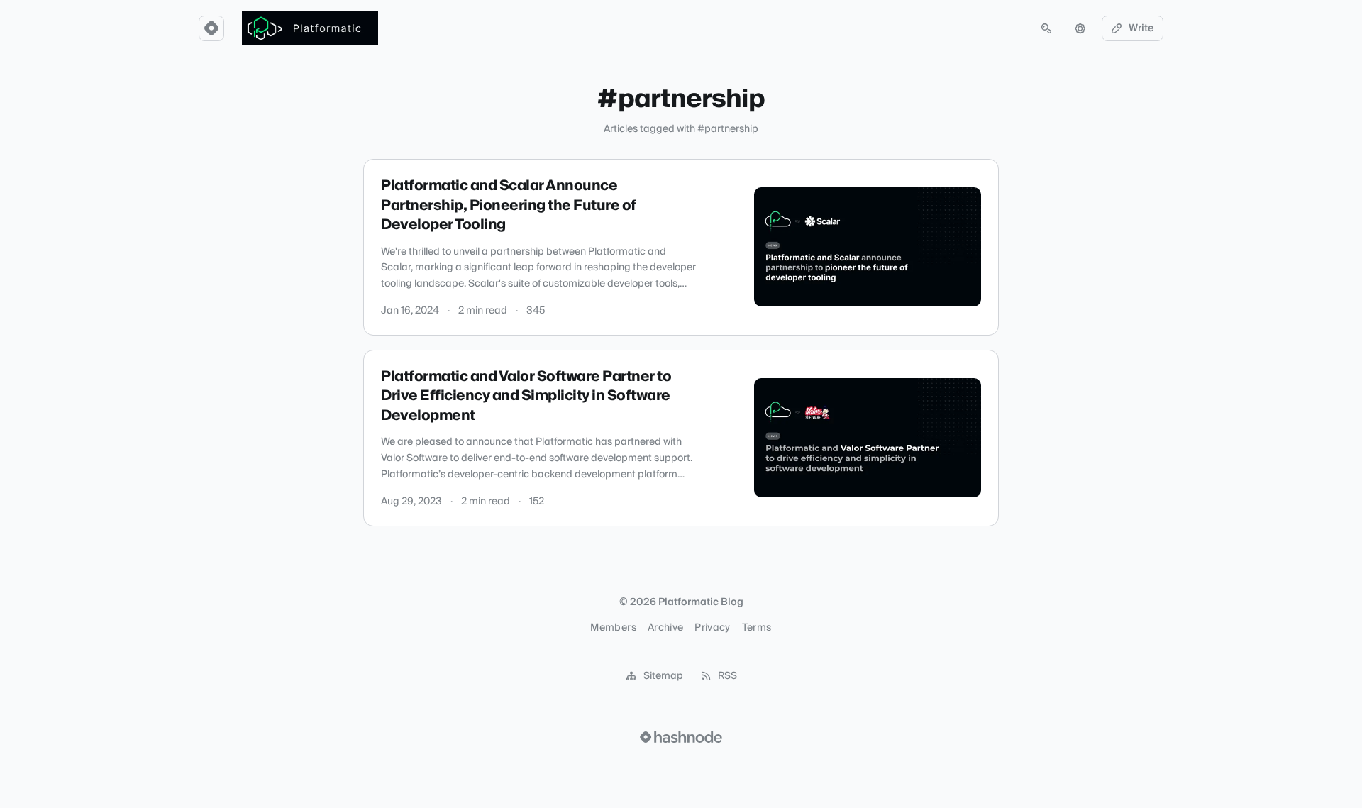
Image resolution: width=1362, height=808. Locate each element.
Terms (757, 627)
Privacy (712, 627)
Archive (665, 627)
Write (1141, 28)
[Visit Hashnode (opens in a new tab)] (681, 737)
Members (613, 627)
